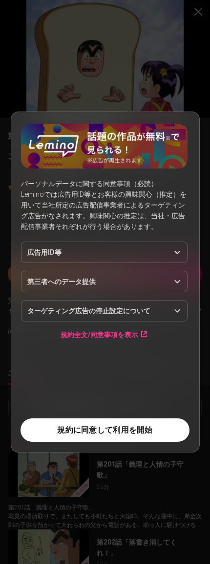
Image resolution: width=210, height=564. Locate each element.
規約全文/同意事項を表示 (99, 334)
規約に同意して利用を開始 (104, 429)
